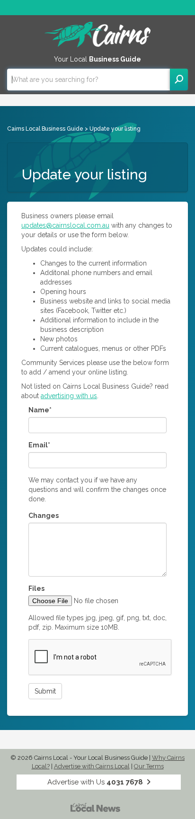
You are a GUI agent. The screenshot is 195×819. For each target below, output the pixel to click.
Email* (39, 445)
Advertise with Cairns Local (92, 766)
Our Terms (149, 766)
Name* (40, 410)
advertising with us (69, 396)
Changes (43, 515)
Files (36, 588)
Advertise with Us (95, 782)
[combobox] (88, 79)
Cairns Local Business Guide (45, 128)
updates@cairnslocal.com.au (65, 225)
